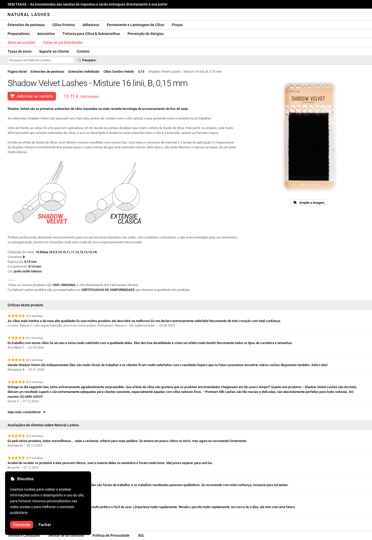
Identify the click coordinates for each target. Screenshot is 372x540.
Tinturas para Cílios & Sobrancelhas (91, 34)
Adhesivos (90, 25)
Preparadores (19, 34)
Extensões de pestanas (26, 25)
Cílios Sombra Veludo (119, 71)
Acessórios (46, 34)
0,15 (141, 71)
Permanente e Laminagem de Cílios (135, 25)
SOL (141, 535)
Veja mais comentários (25, 412)
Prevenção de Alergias (146, 34)
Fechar (44, 524)
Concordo (21, 524)
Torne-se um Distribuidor (63, 43)
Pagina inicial (17, 71)
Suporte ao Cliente (54, 51)
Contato (83, 51)
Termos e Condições (24, 535)
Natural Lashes (29, 14)
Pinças (177, 25)
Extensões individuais (83, 71)
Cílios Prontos (63, 25)
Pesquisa (88, 60)
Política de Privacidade (111, 535)
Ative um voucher (21, 43)
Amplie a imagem (310, 203)
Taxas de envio (20, 51)
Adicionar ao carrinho (34, 96)
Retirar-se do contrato (66, 535)
